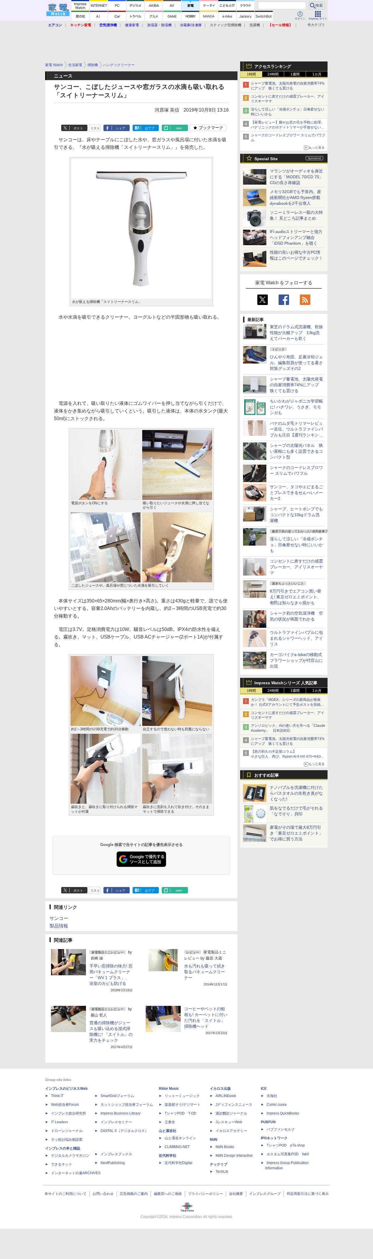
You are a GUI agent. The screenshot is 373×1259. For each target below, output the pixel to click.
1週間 (295, 74)
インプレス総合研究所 (68, 1113)
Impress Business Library (120, 1113)
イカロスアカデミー (231, 1131)
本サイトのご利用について (66, 1194)
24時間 (273, 74)
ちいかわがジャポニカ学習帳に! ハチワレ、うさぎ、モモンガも (296, 407)
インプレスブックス (116, 1154)
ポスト (78, 128)
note (179, 128)
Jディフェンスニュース (234, 1105)
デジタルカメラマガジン (70, 1156)
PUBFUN (268, 1122)
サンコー (59, 918)
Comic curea (277, 1105)
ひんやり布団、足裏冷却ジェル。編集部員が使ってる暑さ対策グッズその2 (296, 363)
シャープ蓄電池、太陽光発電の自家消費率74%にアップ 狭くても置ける (296, 385)
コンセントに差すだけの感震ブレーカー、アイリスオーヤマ (296, 567)
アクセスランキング (272, 66)
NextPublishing (113, 1163)
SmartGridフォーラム (117, 1096)
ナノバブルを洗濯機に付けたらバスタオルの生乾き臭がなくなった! (296, 793)
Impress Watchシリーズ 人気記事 (285, 682)
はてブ (149, 128)
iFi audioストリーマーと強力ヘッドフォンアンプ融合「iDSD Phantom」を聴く (296, 237)
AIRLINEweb (226, 1096)
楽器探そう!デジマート (182, 1105)
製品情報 (59, 925)
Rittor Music (169, 1089)
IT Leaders (59, 1122)
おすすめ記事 (266, 775)
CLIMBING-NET (177, 1147)
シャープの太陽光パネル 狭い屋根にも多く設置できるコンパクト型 (296, 451)
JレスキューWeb (229, 1122)
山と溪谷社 (167, 1131)
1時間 (251, 74)
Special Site (266, 158)
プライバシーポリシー (205, 1194)
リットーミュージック (182, 1096)
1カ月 (316, 74)
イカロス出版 (220, 1089)
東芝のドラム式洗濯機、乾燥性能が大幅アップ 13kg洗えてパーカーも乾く (296, 333)
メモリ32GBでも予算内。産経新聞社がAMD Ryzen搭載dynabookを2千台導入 (295, 197)
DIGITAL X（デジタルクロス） (124, 1131)
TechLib (222, 1172)
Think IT (57, 1096)
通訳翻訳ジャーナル (231, 1113)
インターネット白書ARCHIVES (76, 1173)
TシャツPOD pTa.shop (286, 1145)
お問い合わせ (103, 1194)
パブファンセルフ (281, 1129)
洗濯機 (254, 25)
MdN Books (225, 1147)
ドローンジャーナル (66, 1131)
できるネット (61, 1164)
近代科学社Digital (178, 1163)
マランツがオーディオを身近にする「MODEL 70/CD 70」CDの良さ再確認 (296, 177)
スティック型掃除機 (225, 25)
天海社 (272, 1096)
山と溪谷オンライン (180, 1138)
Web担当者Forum (65, 1105)
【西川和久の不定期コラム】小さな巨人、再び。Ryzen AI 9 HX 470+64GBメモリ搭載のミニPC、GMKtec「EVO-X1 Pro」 (288, 756)
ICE (264, 1089)
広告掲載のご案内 (134, 1194)
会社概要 (236, 1194)
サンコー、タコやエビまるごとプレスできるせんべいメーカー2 (296, 492)
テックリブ (218, 1164)
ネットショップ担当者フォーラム (127, 1105)
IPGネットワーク (274, 1138)
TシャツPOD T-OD (180, 1113)
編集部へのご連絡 (168, 1194)
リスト (95, 128)
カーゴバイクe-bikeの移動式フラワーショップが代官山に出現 (296, 660)
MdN (213, 1140)
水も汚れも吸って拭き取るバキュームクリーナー (204, 972)
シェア (120, 128)
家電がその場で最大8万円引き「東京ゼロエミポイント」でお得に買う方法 (296, 833)
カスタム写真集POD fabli (288, 1154)
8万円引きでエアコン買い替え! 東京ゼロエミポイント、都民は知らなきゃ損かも (295, 597)
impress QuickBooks (283, 1113)
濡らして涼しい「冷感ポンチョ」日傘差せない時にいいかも (296, 545)
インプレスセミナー (116, 1122)
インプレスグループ (265, 1194)
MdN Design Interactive (234, 1156)
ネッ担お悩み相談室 (66, 1140)
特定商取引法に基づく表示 (308, 1194)
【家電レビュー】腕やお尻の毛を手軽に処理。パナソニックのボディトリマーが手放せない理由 (287, 127)
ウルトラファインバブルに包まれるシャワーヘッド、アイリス (296, 638)
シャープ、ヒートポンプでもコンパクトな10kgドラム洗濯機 (296, 515)
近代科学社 (167, 1156)
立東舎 (170, 1122)
